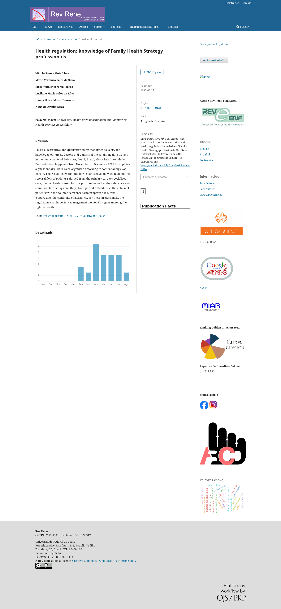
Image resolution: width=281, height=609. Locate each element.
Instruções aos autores (145, 26)
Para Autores (207, 189)
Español (205, 154)
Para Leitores (207, 183)
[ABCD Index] (223, 464)
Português (206, 160)
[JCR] (221, 234)
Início (38, 39)
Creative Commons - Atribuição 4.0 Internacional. (104, 561)
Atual (33, 26)
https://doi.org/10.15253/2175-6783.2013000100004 (73, 216)
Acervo (47, 26)
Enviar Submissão (213, 60)
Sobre (98, 26)
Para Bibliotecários (211, 194)
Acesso (83, 26)
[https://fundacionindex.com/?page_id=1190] (223, 359)
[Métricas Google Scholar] (217, 280)
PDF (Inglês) (153, 72)
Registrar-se (65, 26)
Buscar (244, 26)
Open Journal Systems (214, 44)
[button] (143, 191)
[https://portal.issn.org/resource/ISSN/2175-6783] (205, 77)
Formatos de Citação (155, 177)
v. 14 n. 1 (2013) (68, 39)
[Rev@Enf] (223, 126)
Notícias (173, 26)
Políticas (116, 26)
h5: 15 (204, 288)
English (204, 148)
